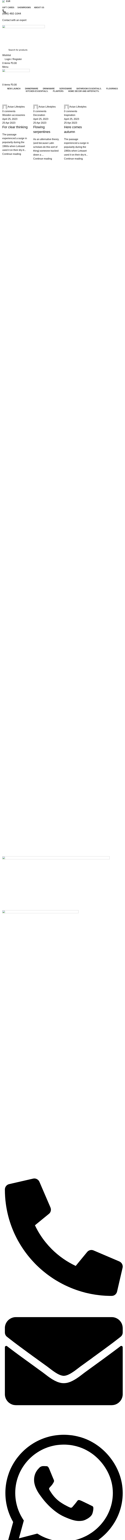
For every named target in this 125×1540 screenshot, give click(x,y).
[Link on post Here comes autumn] (62, 133)
